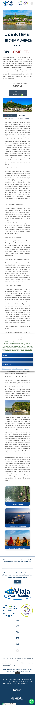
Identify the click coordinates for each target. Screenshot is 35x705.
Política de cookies (6, 369)
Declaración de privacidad (17, 369)
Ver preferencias (7, 364)
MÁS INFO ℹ (18, 91)
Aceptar (5, 355)
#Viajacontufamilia (22, 683)
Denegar (5, 359)
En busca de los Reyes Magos (17, 548)
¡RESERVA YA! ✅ (18, 95)
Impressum (26, 369)
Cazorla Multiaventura (17, 504)
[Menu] (32, 3)
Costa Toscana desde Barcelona (17, 526)
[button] (32, 338)
